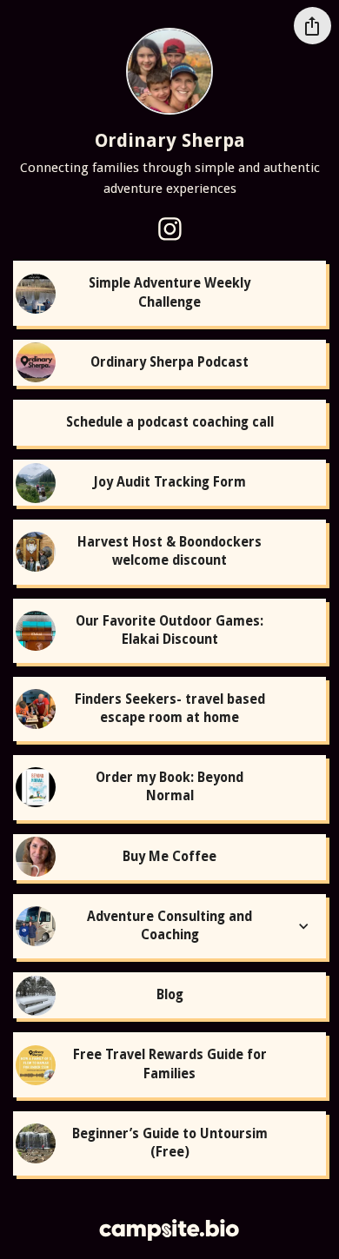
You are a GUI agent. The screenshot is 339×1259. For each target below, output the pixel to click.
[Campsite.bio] (169, 1229)
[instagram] (169, 228)
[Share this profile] (312, 25)
